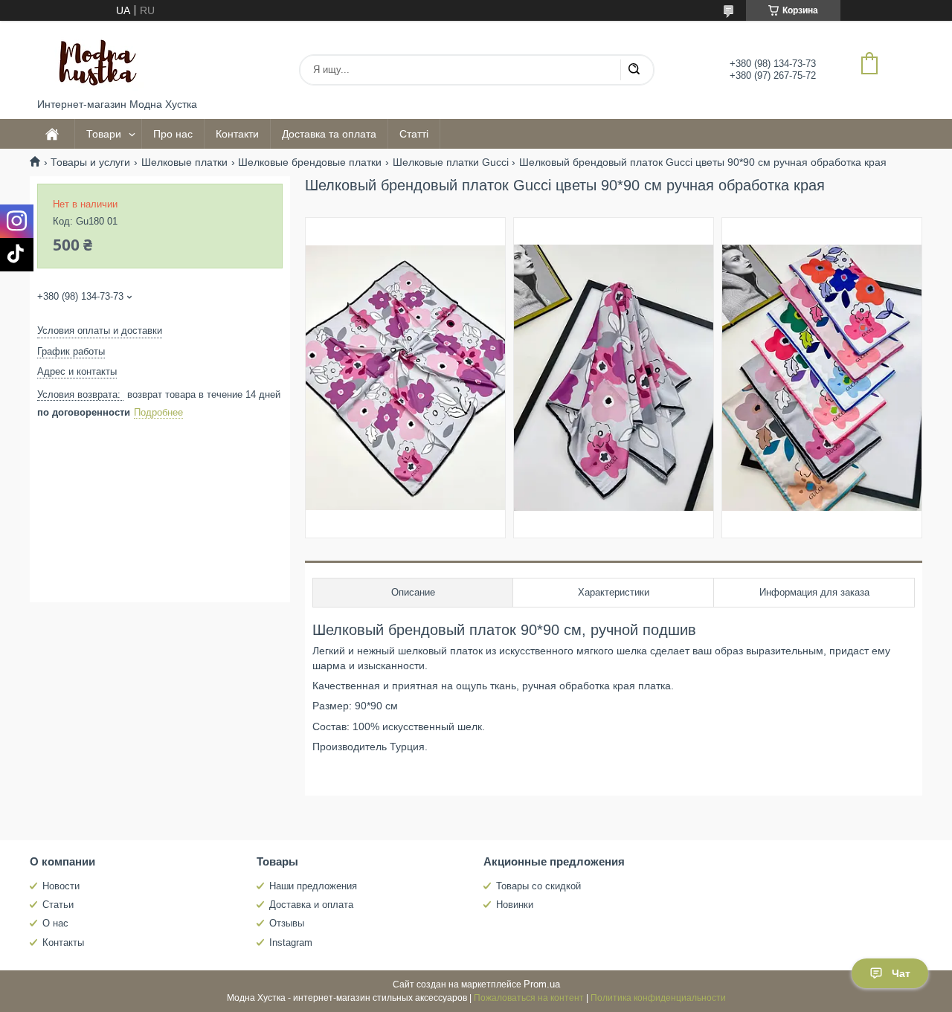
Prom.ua (542, 984)
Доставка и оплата (311, 904)
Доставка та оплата (329, 134)
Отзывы (286, 923)
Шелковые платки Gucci (451, 162)
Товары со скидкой (538, 886)
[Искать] (633, 69)
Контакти (237, 134)
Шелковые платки (184, 162)
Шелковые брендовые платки (310, 162)
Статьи (58, 904)
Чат (901, 973)
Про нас (173, 134)
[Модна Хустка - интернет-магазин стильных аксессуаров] (93, 59)
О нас (55, 923)
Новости (61, 886)
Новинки (514, 904)
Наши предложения (313, 886)
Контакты (63, 942)
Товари (103, 134)
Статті (413, 134)
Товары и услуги (90, 162)
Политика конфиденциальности (658, 998)
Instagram (290, 942)
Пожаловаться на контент (529, 998)
